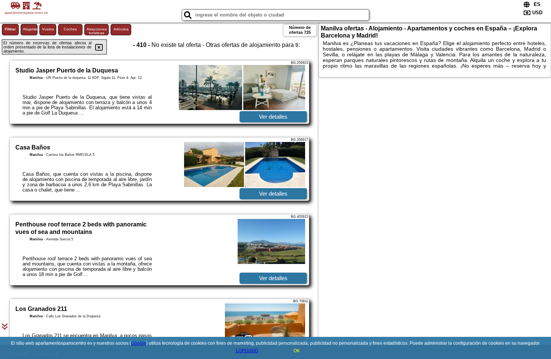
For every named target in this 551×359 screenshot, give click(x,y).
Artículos (121, 29)
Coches (70, 29)
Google (138, 343)
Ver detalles (273, 116)
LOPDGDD (247, 350)
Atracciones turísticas (97, 31)
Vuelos (48, 29)
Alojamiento (30, 29)
